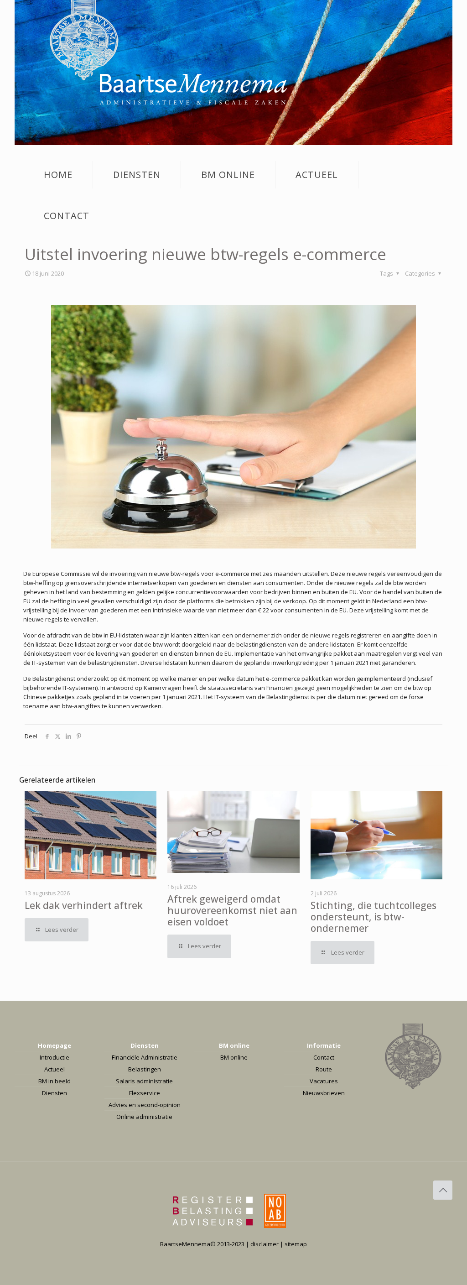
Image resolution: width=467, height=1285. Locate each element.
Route (324, 1069)
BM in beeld (54, 1081)
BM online (234, 1045)
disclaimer (264, 1244)
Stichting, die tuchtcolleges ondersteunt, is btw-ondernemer (373, 917)
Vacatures (324, 1081)
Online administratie (144, 1117)
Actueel (54, 1069)
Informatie (324, 1045)
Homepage (54, 1045)
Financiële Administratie (144, 1057)
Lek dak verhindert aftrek (84, 905)
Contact (323, 1057)
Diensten (54, 1093)
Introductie (54, 1057)
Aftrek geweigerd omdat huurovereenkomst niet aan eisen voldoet (232, 910)
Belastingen (144, 1069)
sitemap (296, 1244)
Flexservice (144, 1093)
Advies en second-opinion (145, 1105)
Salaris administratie (144, 1081)
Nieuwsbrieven (324, 1093)
